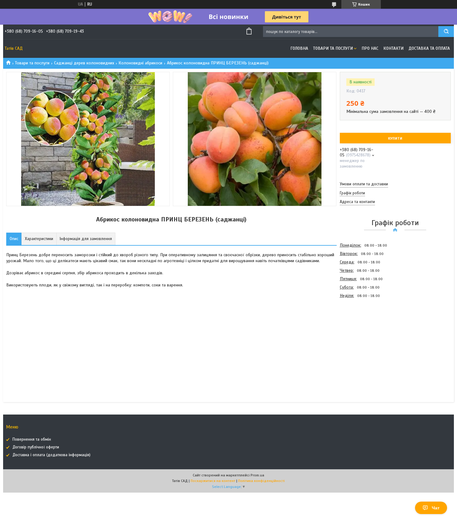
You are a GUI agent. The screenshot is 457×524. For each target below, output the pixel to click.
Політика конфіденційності (261, 481)
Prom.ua (257, 475)
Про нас (370, 48)
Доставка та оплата (429, 48)
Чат (436, 507)
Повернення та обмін (31, 439)
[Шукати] (446, 31)
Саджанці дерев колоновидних (84, 63)
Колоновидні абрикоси (140, 63)
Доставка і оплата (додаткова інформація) (51, 454)
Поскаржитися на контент (213, 481)
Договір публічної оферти (35, 447)
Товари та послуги (333, 48)
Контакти (393, 48)
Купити (395, 138)
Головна (299, 48)
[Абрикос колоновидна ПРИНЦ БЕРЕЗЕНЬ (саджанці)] (361, 333)
